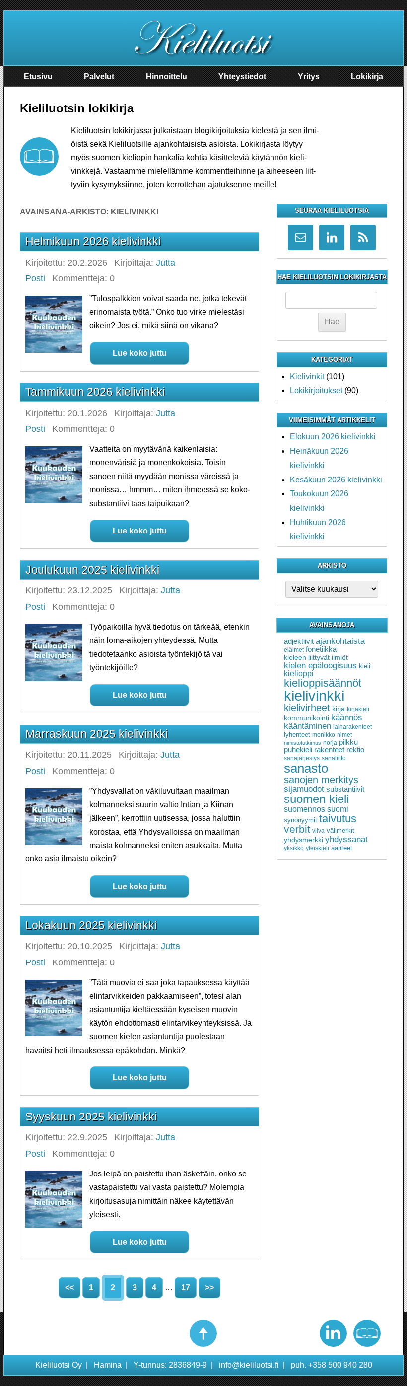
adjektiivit (299, 641)
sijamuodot (304, 789)
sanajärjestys (302, 758)
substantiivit (345, 789)
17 (185, 1287)
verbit (297, 829)
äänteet (341, 848)
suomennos (304, 808)
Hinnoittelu (166, 76)
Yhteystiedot (242, 76)
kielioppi (299, 673)
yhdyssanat (346, 839)
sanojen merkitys (321, 779)
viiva (318, 830)
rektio (355, 750)
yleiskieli (317, 848)
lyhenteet (297, 734)
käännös (346, 717)
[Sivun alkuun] (203, 1333)
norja (330, 742)
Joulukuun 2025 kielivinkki (92, 569)
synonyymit (300, 820)
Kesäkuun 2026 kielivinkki (336, 480)
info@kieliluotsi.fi (249, 1365)
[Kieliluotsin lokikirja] (367, 1333)
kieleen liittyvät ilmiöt (316, 657)
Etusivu (38, 76)
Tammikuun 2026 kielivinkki (95, 391)
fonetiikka (321, 649)
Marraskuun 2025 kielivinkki (96, 733)
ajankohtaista (340, 641)
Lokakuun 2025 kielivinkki (91, 925)
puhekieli (298, 750)
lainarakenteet (352, 726)
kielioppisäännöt (322, 683)
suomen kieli (316, 798)
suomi (337, 808)
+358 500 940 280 (340, 1365)
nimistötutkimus (302, 743)
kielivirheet (307, 707)
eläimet (294, 649)
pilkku (348, 742)
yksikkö (294, 848)
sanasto (306, 768)
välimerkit (340, 830)
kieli (364, 666)
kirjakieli (358, 709)
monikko (323, 734)
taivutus (337, 818)
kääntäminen (307, 726)
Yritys (309, 76)
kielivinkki (314, 696)
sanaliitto (334, 758)
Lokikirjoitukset (316, 390)
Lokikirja (367, 76)
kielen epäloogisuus (320, 665)
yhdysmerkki (303, 840)
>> (209, 1287)
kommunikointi (306, 718)
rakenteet (329, 750)
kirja (338, 709)
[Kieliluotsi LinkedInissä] (333, 1333)
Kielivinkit (307, 377)
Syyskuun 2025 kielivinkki (91, 1116)
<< (69, 1287)
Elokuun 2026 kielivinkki (333, 436)
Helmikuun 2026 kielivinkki (93, 241)
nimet (344, 734)
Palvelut (99, 76)
